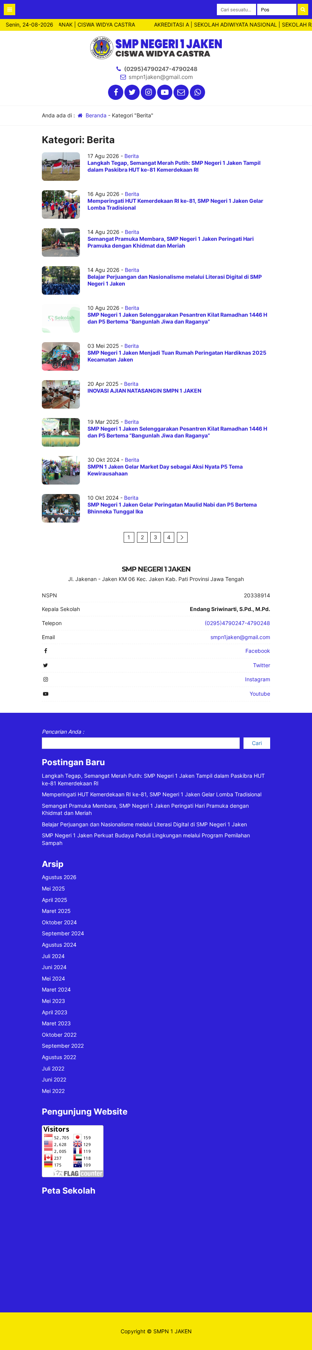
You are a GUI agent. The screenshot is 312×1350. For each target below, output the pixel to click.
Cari (257, 743)
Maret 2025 (56, 911)
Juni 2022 (54, 1079)
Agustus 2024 (59, 944)
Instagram (257, 679)
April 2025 (54, 900)
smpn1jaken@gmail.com (161, 77)
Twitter (261, 665)
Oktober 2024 (59, 922)
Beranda (95, 115)
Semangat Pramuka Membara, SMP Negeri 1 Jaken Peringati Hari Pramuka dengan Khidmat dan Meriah (171, 242)
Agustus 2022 (59, 1057)
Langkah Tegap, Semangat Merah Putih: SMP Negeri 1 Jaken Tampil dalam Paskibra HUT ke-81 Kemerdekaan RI (174, 166)
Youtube (260, 693)
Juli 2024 (53, 956)
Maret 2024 (56, 989)
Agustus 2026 (59, 877)
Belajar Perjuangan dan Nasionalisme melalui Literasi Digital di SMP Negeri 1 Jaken (144, 824)
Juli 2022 (53, 1068)
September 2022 (63, 1045)
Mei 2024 (53, 978)
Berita (131, 156)
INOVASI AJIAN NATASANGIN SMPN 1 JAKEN (144, 390)
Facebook (257, 650)
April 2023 (54, 1012)
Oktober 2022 (59, 1034)
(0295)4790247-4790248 (160, 69)
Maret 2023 (56, 1023)
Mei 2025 (53, 888)
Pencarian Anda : (63, 731)
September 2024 (63, 933)
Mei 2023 (53, 1001)
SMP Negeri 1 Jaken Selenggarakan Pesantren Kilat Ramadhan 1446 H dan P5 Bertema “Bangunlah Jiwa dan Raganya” (177, 318)
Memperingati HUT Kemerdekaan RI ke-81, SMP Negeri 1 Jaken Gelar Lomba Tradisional (151, 794)
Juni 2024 (54, 967)
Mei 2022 (53, 1091)
